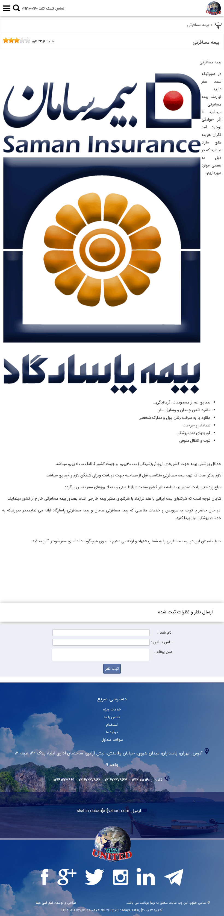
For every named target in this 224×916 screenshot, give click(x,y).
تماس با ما (112, 717)
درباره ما (112, 732)
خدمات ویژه (112, 709)
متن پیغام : (163, 652)
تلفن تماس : (161, 642)
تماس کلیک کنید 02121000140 (43, 8)
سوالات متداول (112, 740)
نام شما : (164, 633)
